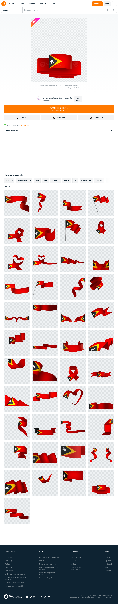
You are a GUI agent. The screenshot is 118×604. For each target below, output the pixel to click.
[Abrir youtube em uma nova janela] (49, 596)
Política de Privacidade (87, 598)
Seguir (77, 100)
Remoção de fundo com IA (15, 582)
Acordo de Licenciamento (48, 557)
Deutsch (106, 567)
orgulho (99, 180)
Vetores (11, 4)
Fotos (21, 4)
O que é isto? (25, 125)
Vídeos (32, 4)
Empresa (8, 567)
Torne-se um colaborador (75, 568)
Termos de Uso (72, 598)
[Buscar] (105, 10)
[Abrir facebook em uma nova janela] (27, 596)
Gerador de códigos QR (14, 586)
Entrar (105, 4)
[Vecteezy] (3, 3)
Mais (54, 4)
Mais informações (12, 131)
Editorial (43, 4)
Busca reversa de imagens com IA (15, 578)
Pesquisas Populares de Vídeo (47, 579)
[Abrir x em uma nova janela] (45, 596)
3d (75, 180)
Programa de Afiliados (47, 564)
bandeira (9, 180)
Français (106, 571)
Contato (73, 561)
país (45, 180)
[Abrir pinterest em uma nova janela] (38, 596)
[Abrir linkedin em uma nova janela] (34, 596)
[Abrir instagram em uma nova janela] (31, 596)
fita (37, 180)
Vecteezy (8, 561)
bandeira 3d (86, 180)
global (66, 180)
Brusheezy (9, 557)
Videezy (8, 564)
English (106, 557)
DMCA (40, 561)
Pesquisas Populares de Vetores (47, 568)
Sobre (72, 564)
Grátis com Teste (58, 108)
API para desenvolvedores (15, 574)
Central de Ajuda (76, 557)
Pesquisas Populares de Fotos (47, 573)
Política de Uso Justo (104, 598)
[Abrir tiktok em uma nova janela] (42, 596)
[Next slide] (109, 180)
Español (106, 561)
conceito (55, 180)
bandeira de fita (24, 180)
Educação (9, 571)
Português (107, 564)
